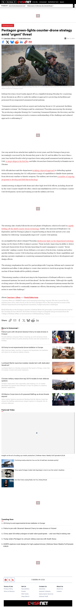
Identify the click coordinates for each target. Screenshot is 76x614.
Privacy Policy (8, 589)
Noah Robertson (25, 38)
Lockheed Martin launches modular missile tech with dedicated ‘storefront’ (25, 364)
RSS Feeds (24, 594)
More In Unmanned (9, 328)
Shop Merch (25, 596)
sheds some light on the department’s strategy (55, 241)
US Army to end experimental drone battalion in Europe (22, 347)
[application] (37, 433)
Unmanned (43, 2)
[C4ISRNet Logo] (24, 2)
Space (62, 2)
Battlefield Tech (53, 2)
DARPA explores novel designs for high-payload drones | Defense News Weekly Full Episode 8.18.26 (38, 545)
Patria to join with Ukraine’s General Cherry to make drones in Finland (24, 333)
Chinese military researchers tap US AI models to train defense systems (25, 379)
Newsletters (25, 589)
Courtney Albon (9, 38)
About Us (60, 589)
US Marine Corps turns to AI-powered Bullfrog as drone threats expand (25, 395)
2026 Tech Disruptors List (17, 6)
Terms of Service (9, 591)
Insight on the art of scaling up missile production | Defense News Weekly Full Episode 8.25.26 (33, 455)
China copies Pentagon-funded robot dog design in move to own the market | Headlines (39, 470)
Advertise (42, 589)
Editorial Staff (43, 596)
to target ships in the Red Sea (17, 161)
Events (23, 591)
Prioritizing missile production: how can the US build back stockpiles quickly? (37, 460)
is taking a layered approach (43, 170)
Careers (59, 591)
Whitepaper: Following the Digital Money (40, 6)
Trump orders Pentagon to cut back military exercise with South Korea (29, 539)
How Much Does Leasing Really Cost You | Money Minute (31, 480)
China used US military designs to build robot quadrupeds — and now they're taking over (36, 533)
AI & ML (35, 2)
